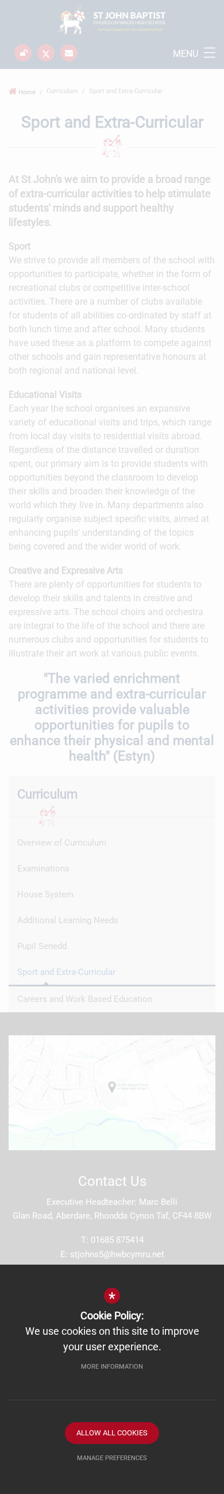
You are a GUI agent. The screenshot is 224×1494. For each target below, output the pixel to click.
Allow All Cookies (112, 1432)
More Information (112, 1366)
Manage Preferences (112, 1458)
